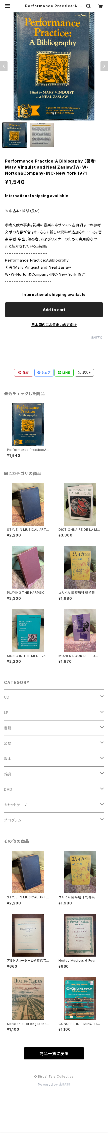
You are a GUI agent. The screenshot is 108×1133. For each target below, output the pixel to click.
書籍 (8, 728)
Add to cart (54, 309)
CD (7, 697)
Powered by (48, 1084)
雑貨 (8, 774)
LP (6, 712)
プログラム (12, 820)
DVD (8, 789)
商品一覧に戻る (54, 1053)
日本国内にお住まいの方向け (54, 325)
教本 (8, 759)
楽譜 (8, 743)
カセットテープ (15, 805)
